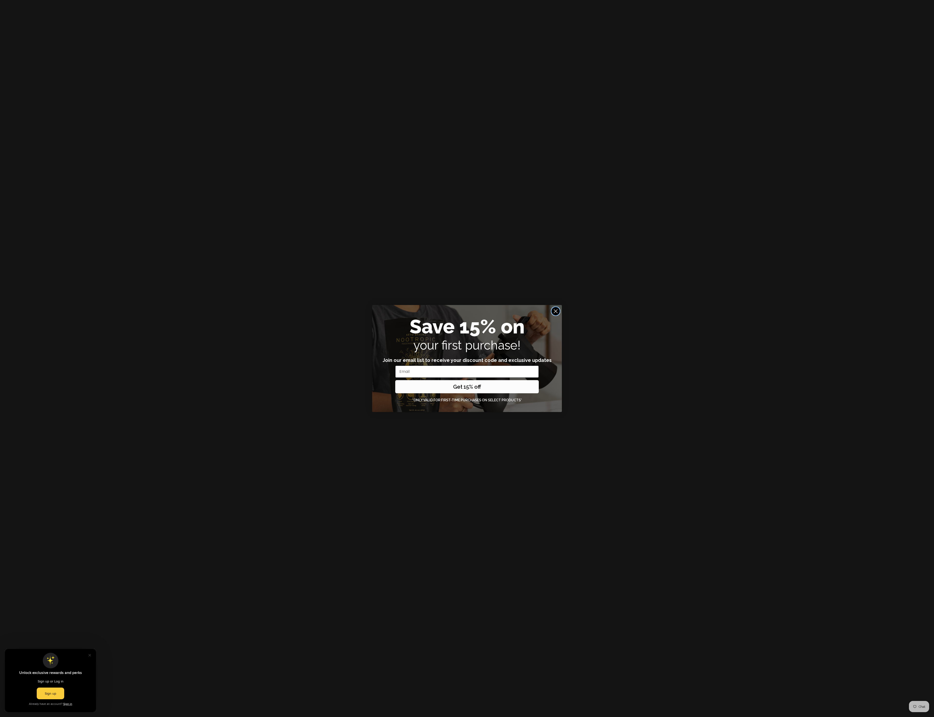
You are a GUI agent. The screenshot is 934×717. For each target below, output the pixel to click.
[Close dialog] (555, 311)
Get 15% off (467, 387)
